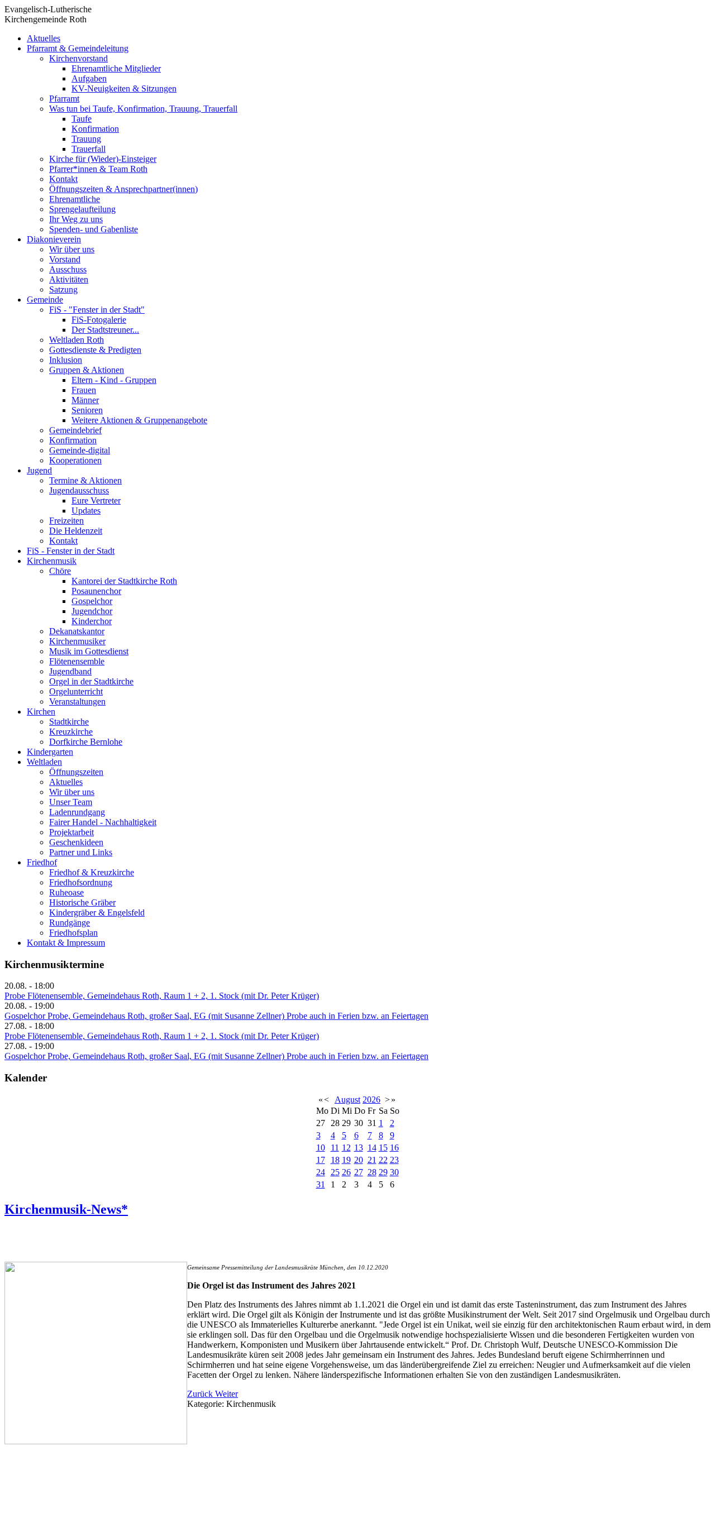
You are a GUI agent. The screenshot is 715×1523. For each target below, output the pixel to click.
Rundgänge (69, 922)
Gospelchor (92, 601)
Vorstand (64, 259)
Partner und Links (80, 852)
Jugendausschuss (79, 490)
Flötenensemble (76, 661)
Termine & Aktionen (85, 480)
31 (320, 1184)
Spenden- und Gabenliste (93, 229)
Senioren (87, 410)
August (347, 1099)
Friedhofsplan (73, 932)
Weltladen (44, 762)
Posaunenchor (96, 591)
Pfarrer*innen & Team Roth (98, 169)
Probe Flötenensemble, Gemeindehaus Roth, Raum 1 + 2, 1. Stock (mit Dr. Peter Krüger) (161, 995)
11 (335, 1147)
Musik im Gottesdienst (88, 651)
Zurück (201, 1394)
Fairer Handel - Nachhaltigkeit (102, 822)
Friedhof (42, 862)
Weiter (226, 1394)
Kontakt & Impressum (66, 942)
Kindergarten (50, 751)
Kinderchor (92, 621)
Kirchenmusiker (77, 641)
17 (320, 1160)
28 (372, 1172)
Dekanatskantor (76, 631)
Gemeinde (45, 299)
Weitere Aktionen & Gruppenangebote (139, 420)
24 (320, 1172)
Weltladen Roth (76, 339)
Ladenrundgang (77, 812)
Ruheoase (66, 892)
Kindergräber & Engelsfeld (97, 912)
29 (383, 1172)
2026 (371, 1099)
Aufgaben (89, 78)
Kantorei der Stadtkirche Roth (124, 581)
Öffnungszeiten (76, 772)
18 (335, 1160)
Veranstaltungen (77, 701)
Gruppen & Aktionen (86, 370)
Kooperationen (75, 460)
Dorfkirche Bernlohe (85, 741)
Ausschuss (68, 269)
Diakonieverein (54, 239)
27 (358, 1172)
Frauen (84, 390)
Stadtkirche (69, 721)
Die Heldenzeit (75, 530)
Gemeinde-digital (79, 450)
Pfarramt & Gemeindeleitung (77, 48)
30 (394, 1172)
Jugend (39, 470)
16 (394, 1147)
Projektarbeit (71, 832)
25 (335, 1172)
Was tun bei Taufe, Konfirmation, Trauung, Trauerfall (143, 108)
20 (358, 1160)
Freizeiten (66, 520)
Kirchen (41, 711)
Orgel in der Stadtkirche (91, 681)
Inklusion (65, 360)
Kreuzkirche (71, 731)
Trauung (86, 138)
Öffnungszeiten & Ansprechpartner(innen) (123, 189)
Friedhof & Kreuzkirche (91, 872)
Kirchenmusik (52, 561)
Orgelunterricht (76, 691)
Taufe (82, 118)
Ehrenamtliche (74, 199)
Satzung (63, 289)
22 (383, 1160)
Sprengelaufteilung (82, 209)
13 (358, 1147)
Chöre (60, 571)
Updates (86, 510)
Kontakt (63, 179)
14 (372, 1147)
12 (346, 1147)
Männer (85, 400)
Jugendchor (92, 611)
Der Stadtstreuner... (105, 329)
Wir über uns (71, 249)
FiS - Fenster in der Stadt (71, 550)
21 (372, 1160)
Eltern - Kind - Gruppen (114, 380)
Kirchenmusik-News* (66, 1209)
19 (346, 1160)
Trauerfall (89, 149)
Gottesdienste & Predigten (95, 350)
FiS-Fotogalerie (99, 319)
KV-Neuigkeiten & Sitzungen (124, 88)
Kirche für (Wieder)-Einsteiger (102, 159)
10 (320, 1147)
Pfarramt (64, 98)
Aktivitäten (68, 279)
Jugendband (70, 671)
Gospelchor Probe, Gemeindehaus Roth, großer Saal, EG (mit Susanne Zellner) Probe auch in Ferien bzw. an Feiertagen (216, 1016)
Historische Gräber (82, 902)
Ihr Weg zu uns (76, 219)
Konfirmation (95, 128)
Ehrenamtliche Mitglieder (116, 68)
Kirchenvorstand (78, 58)
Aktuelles (43, 38)
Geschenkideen (76, 842)
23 (394, 1160)
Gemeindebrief (75, 430)
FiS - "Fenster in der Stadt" (97, 309)
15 (383, 1147)
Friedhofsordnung (80, 882)
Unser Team (70, 802)
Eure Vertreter (96, 500)
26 (346, 1172)
